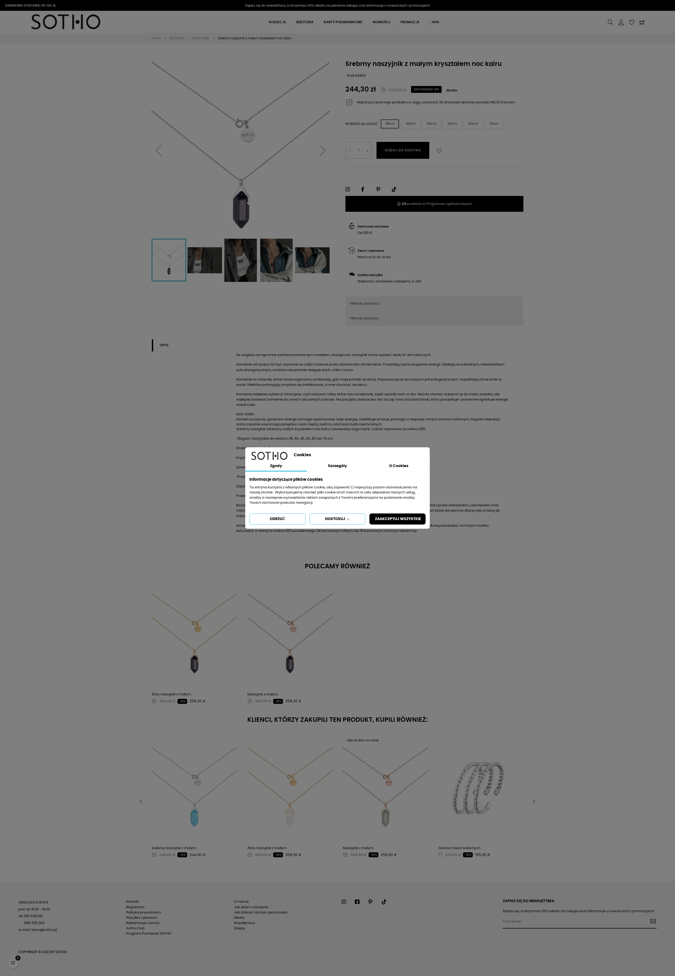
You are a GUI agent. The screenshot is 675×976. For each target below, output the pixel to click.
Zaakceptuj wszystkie (398, 519)
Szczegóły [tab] (337, 466)
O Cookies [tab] (398, 466)
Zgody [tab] (276, 466)
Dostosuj (335, 519)
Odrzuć (277, 519)
